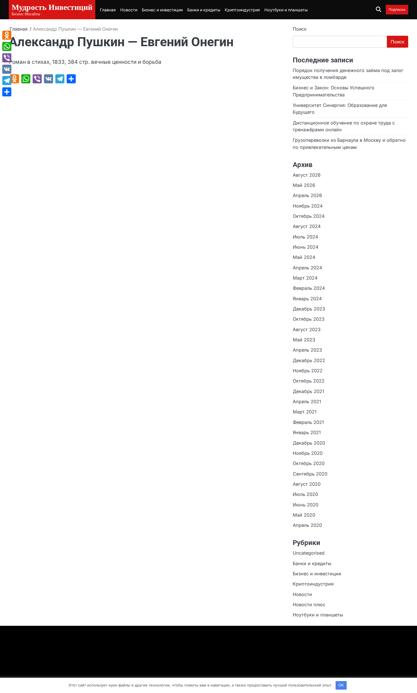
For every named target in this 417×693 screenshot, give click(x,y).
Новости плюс (309, 604)
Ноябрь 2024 (308, 206)
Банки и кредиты (203, 9)
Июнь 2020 (305, 505)
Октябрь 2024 (309, 216)
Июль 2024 (305, 237)
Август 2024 (307, 226)
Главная (108, 9)
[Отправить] (6, 92)
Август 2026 (307, 175)
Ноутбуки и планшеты (286, 9)
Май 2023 (304, 340)
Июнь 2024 (305, 247)
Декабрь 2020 (309, 443)
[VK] (6, 69)
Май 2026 (304, 185)
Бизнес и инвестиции (162, 9)
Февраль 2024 (309, 288)
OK (341, 685)
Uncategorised (309, 553)
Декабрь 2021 (308, 391)
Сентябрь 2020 (310, 474)
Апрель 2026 (307, 195)
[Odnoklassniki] (6, 35)
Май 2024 (304, 257)
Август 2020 (307, 484)
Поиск (300, 29)
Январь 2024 (307, 298)
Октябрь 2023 (309, 319)
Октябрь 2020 (309, 463)
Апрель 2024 (307, 268)
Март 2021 (305, 412)
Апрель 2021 (307, 401)
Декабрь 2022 (309, 360)
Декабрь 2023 (309, 309)
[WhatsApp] (6, 46)
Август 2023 (307, 329)
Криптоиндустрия (242, 9)
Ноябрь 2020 (308, 453)
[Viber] (6, 58)
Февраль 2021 (308, 422)
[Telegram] (6, 80)
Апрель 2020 (307, 525)
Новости (128, 9)
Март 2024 (305, 278)
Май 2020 (304, 515)
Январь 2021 (307, 432)
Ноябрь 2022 (308, 370)
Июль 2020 (305, 494)
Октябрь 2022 (309, 381)
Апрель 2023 (307, 350)
